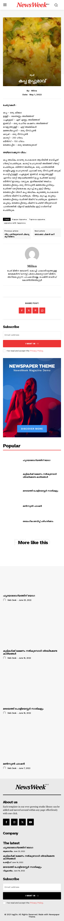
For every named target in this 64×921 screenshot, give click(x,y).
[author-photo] (5, 600)
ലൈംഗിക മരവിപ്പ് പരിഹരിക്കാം (38, 521)
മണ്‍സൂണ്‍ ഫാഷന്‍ (32, 505)
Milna (34, 90)
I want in (30, 343)
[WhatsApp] (42, 310)
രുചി (32, 75)
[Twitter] (29, 310)
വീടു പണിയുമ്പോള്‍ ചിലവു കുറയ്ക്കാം (16, 235)
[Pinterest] (35, 310)
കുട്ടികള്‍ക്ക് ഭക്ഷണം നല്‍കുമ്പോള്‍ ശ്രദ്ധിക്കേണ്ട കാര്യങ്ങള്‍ (40, 475)
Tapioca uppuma (37, 219)
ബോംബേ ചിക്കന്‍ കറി (44, 234)
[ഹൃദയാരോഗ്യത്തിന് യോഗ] (11, 460)
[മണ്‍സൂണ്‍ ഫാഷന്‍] (11, 506)
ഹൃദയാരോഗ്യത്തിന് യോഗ (36, 460)
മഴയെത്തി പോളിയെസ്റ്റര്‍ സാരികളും (40, 490)
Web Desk (11, 600)
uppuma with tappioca (14, 223)
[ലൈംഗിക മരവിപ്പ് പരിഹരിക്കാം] (11, 521)
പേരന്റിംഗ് (7, 862)
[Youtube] (30, 822)
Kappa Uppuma (19, 219)
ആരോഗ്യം (8, 851)
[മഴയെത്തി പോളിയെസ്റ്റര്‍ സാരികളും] (11, 491)
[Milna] (32, 254)
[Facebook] (22, 310)
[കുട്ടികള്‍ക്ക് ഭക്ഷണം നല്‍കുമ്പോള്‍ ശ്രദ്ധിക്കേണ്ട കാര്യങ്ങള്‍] (11, 475)
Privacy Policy (36, 351)
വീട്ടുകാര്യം (8, 871)
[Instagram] (14, 822)
